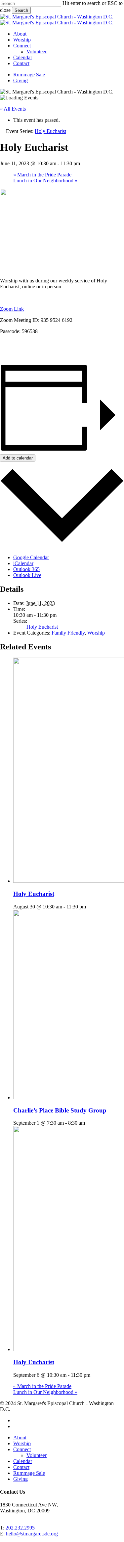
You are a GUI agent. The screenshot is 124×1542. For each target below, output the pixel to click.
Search (21, 10)
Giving (20, 1479)
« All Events (13, 109)
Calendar (22, 1461)
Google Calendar (31, 557)
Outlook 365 (26, 569)
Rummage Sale (29, 1473)
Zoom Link (12, 309)
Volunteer (36, 1455)
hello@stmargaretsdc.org (32, 1533)
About (19, 1437)
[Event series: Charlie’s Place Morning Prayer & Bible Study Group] (88, 1123)
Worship (96, 633)
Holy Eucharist (42, 627)
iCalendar (23, 563)
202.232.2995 (20, 1527)
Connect (22, 1449)
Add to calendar (18, 458)
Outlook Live (27, 575)
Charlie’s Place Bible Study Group (59, 1110)
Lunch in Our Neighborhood (45, 180)
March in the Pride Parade (42, 174)
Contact (21, 1467)
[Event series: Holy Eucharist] (89, 906)
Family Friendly (68, 633)
